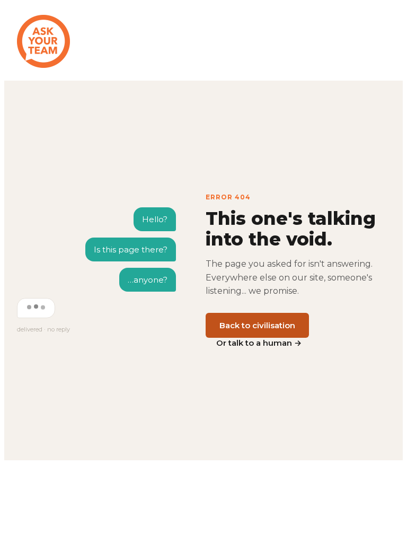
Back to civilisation (257, 325)
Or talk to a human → (259, 343)
